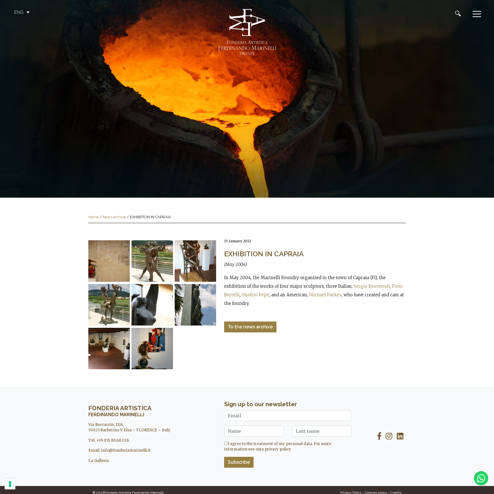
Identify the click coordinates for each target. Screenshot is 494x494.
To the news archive (250, 327)
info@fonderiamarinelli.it (125, 450)
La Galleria (98, 460)
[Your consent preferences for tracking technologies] (10, 484)
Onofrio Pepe (255, 294)
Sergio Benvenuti (372, 286)
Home (93, 217)
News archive (114, 217)
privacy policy (278, 449)
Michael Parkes (325, 294)
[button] (22, 12)
